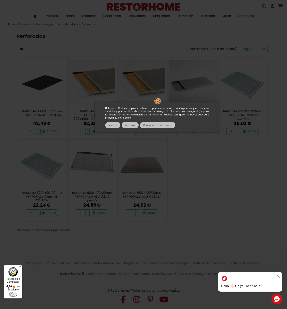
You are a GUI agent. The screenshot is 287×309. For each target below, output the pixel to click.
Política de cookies (243, 263)
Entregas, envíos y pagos (169, 263)
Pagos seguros (135, 263)
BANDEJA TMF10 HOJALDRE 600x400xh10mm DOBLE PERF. (92, 117)
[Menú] (19, 267)
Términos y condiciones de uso (96, 263)
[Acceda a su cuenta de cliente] (272, 6)
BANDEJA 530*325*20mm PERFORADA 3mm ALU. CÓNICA (242, 115)
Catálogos (34, 263)
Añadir (51, 131)
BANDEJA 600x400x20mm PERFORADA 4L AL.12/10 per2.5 (92, 196)
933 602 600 (176, 274)
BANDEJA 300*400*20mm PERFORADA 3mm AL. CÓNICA (42, 196)
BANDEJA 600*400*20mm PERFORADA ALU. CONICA (42, 113)
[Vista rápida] (61, 74)
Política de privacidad (209, 263)
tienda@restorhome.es (209, 274)
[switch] (13, 294)
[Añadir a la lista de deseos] (61, 66)
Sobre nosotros (57, 263)
